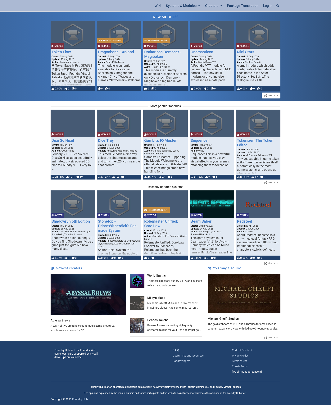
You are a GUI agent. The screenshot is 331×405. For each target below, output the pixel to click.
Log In (267, 6)
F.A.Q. (176, 350)
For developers (181, 360)
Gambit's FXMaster (160, 140)
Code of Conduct (242, 350)
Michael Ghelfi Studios (223, 319)
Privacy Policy (240, 355)
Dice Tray (106, 140)
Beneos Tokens (157, 320)
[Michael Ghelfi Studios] (244, 293)
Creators (211, 6)
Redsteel (244, 221)
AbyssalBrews (60, 320)
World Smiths (156, 275)
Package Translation (242, 6)
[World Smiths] (137, 281)
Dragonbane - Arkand (116, 52)
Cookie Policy (240, 366)
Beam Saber (201, 221)
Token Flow (61, 52)
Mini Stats (245, 52)
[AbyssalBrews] (88, 294)
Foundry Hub (80, 399)
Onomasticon (202, 52)
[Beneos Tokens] (137, 325)
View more (273, 95)
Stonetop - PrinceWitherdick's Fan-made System (118, 226)
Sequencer (200, 140)
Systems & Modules (181, 6)
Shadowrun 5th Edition (71, 221)
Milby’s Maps (156, 298)
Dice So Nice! (63, 140)
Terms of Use (239, 360)
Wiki (158, 6)
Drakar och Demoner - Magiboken (162, 54)
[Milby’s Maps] (137, 303)
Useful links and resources (188, 355)
